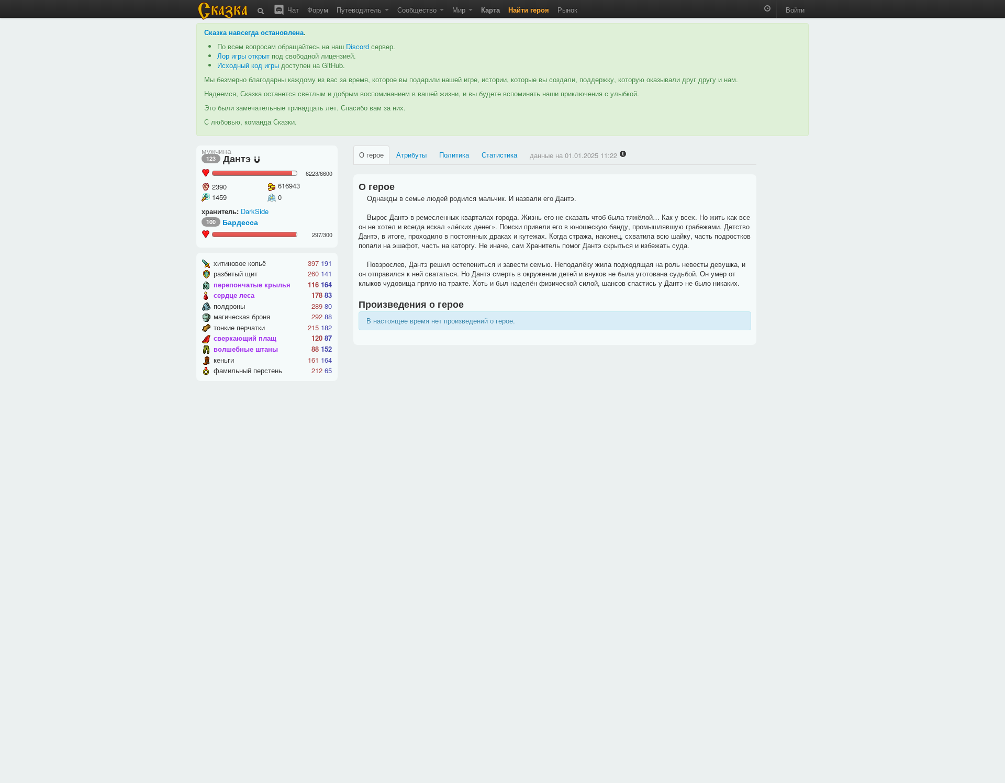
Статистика (499, 155)
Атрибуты (411, 155)
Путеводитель (360, 10)
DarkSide (255, 211)
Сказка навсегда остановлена (254, 32)
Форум (317, 10)
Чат (292, 10)
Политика (454, 155)
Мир (459, 10)
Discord (357, 46)
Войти (795, 10)
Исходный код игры (248, 65)
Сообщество (418, 10)
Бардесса (240, 222)
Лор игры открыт (243, 56)
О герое (371, 155)
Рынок (567, 10)
